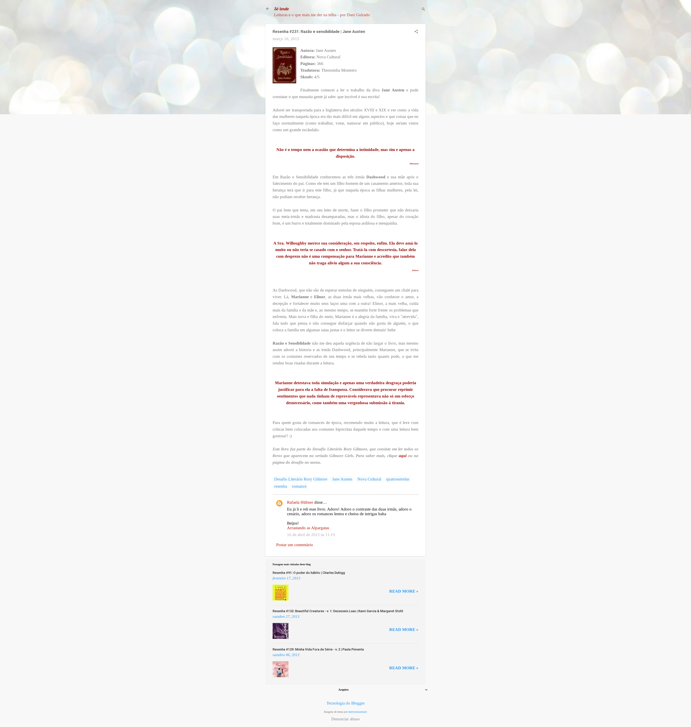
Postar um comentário (294, 545)
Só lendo (281, 8)
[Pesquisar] (423, 9)
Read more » (403, 591)
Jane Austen (342, 479)
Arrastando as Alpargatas (308, 528)
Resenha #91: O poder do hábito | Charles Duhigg (309, 573)
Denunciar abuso (345, 719)
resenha (280, 486)
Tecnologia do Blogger (345, 703)
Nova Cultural (369, 479)
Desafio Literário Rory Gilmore (300, 479)
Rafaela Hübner (300, 502)
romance (299, 486)
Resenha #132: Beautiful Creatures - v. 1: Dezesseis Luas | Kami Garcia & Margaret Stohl (338, 611)
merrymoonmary (357, 711)
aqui (403, 455)
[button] (416, 32)
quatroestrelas (397, 479)
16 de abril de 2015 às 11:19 (311, 534)
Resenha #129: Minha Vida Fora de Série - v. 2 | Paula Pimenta (318, 649)
